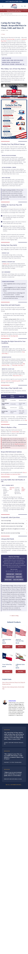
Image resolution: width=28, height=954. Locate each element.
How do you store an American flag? (10, 533)
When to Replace (5, 64)
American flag (10, 39)
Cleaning (4, 60)
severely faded (15, 431)
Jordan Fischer (12, 700)
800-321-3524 (14, 569)
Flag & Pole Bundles (18, 579)
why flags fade (14, 336)
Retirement (12, 64)
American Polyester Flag (20, 640)
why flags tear (4, 336)
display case (6, 263)
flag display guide (23, 489)
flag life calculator (19, 444)
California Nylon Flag (20, 665)
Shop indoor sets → (18, 375)
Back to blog (15, 615)
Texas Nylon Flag (7, 664)
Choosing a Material (6, 62)
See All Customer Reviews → (14, 784)
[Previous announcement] (2, 1)
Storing (11, 60)
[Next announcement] (25, 1)
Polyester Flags (10, 576)
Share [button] (3, 34)
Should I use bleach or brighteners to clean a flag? (13, 529)
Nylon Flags (18, 574)
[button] (2, 6)
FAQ (23, 64)
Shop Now (7, 646)
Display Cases (8, 579)
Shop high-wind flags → (18, 365)
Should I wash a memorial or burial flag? (12, 526)
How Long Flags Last (15, 62)
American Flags (10, 574)
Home (2, 13)
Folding (8, 60)
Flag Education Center (8, 13)
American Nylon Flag (6, 640)
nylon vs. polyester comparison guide (10, 381)
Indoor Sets (19, 576)
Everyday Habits (18, 64)
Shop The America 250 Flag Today (14, 11)
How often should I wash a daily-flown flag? (12, 523)
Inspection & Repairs (18, 60)
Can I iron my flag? (6, 520)
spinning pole (12, 488)
